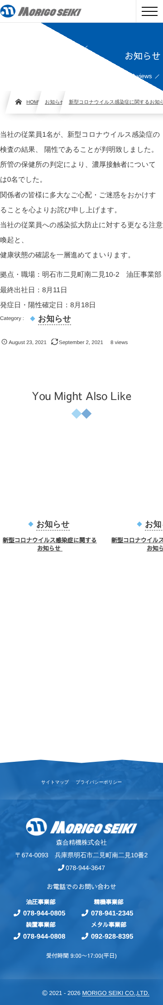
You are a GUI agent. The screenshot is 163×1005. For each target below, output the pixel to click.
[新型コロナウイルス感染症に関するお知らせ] (50, 477)
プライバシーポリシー (99, 782)
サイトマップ (55, 782)
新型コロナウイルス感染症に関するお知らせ (50, 544)
